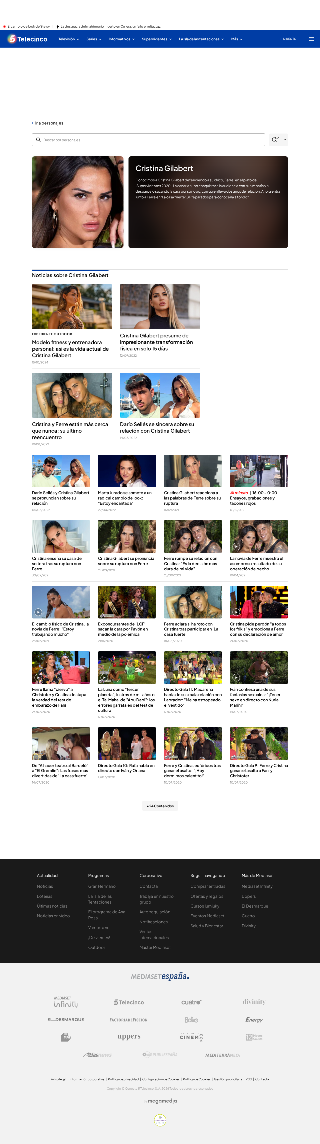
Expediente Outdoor (52, 334)
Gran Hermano (102, 886)
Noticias (45, 886)
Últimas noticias (52, 906)
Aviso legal (58, 1079)
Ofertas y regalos (206, 896)
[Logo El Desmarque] (66, 1019)
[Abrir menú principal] (311, 38)
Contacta (149, 886)
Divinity (249, 925)
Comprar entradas (207, 886)
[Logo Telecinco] (129, 1002)
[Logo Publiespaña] (160, 1055)
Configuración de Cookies (161, 1079)
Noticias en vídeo (53, 915)
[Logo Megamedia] (162, 1101)
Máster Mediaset (155, 947)
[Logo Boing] (191, 1019)
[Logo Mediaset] (160, 979)
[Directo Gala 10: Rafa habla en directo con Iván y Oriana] (127, 743)
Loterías (44, 896)
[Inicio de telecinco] (27, 39)
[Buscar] (275, 140)
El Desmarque (255, 906)
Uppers (249, 896)
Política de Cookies (196, 1079)
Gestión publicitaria (228, 1079)
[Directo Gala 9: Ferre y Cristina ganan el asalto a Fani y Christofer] (259, 743)
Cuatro (248, 915)
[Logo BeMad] (66, 1037)
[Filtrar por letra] (285, 140)
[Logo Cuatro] (192, 1002)
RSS (249, 1079)
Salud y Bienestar (206, 925)
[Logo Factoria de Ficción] (129, 1019)
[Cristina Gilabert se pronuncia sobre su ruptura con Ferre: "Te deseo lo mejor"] (127, 536)
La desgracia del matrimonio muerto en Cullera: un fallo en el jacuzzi (111, 27)
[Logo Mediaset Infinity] (66, 1002)
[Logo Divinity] (254, 1002)
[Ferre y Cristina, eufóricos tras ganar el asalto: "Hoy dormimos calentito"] (193, 743)
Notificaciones (154, 921)
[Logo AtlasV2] (97, 1054)
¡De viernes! (99, 937)
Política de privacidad (123, 1079)
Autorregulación (155, 911)
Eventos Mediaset (207, 915)
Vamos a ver (99, 927)
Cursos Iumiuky (205, 906)
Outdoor (96, 947)
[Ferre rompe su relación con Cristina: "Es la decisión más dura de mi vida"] (193, 536)
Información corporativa (87, 1079)
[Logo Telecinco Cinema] (191, 1037)
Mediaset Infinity (257, 886)
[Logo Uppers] (129, 1037)
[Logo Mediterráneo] (222, 1055)
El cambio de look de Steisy (29, 27)
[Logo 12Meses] (254, 1037)
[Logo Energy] (254, 1019)
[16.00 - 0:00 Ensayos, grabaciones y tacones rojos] (259, 471)
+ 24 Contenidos (160, 806)
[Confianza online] (160, 1125)
